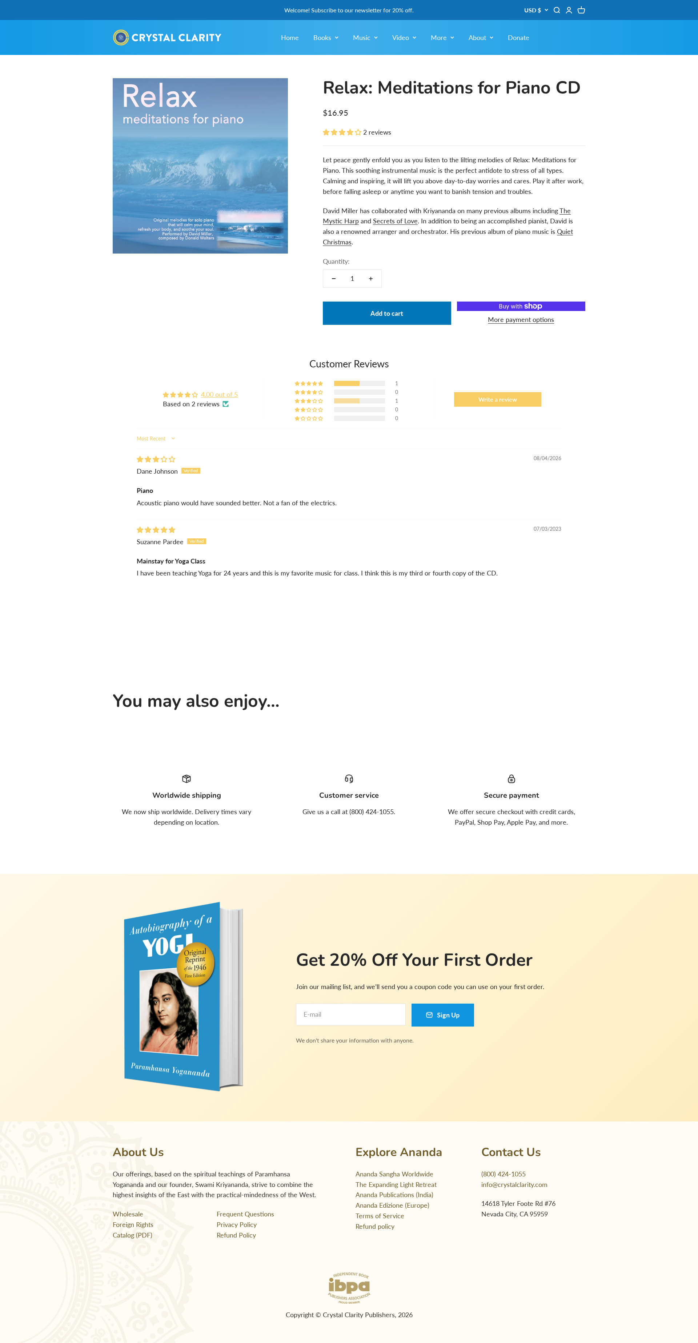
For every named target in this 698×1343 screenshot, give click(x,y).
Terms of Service (380, 1216)
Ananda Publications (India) (394, 1195)
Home (290, 37)
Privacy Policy (237, 1224)
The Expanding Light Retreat (396, 1184)
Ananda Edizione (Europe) (392, 1205)
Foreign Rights (133, 1224)
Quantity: (336, 261)
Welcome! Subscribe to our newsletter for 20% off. (349, 10)
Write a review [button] (497, 399)
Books (322, 37)
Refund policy (375, 1226)
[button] (343, 132)
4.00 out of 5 (219, 394)
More (439, 37)
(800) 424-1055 (503, 1174)
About (477, 37)
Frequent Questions (245, 1214)
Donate (518, 37)
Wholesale (128, 1214)
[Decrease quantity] (333, 278)
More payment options (521, 319)
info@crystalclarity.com (514, 1184)
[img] (156, 459)
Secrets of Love (395, 221)
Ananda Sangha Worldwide (394, 1174)
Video (400, 37)
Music (361, 37)
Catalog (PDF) (132, 1235)
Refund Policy (236, 1235)
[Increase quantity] (370, 278)
